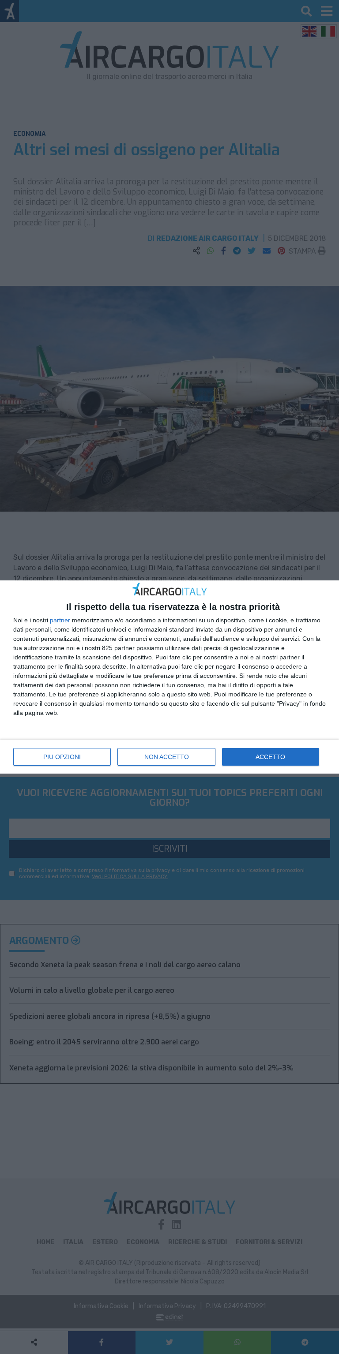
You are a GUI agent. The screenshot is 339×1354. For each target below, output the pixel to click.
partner (60, 620)
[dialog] (169, 677)
